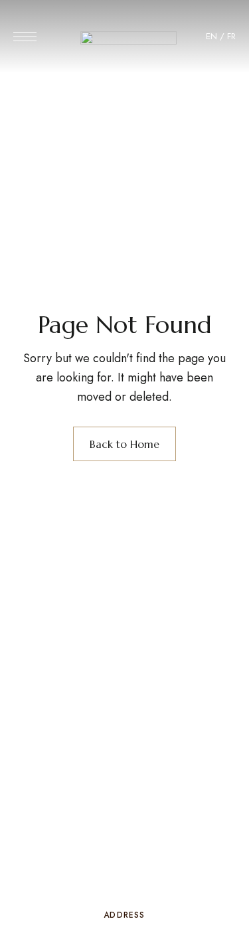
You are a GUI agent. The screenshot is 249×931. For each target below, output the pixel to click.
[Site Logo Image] (128, 41)
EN (211, 36)
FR (231, 36)
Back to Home (124, 444)
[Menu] (25, 36)
